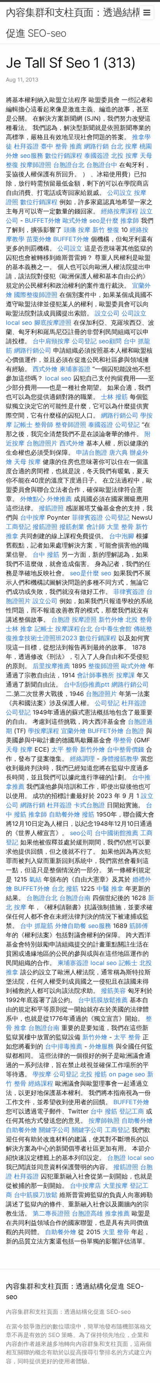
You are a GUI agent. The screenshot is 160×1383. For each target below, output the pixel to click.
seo (106, 573)
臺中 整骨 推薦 (61, 146)
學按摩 (42, 1074)
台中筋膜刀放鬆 (35, 1195)
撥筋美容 (113, 990)
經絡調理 (82, 758)
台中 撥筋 (46, 554)
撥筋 (88, 814)
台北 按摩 (124, 146)
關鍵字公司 (54, 1130)
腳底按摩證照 (52, 322)
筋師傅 (138, 925)
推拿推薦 (117, 1213)
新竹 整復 (105, 230)
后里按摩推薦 (51, 666)
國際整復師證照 (35, 294)
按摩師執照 (104, 1120)
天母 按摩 (27, 462)
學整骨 (122, 740)
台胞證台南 (74, 898)
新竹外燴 (111, 619)
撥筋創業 (71, 526)
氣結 (35, 879)
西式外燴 (45, 369)
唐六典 (118, 452)
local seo (19, 322)
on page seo (127, 1074)
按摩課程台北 (73, 629)
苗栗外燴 (38, 239)
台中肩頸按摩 (51, 341)
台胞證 (60, 619)
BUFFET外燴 (43, 220)
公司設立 (119, 192)
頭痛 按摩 (77, 230)
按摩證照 (84, 619)
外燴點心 (32, 499)
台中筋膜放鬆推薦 (103, 1000)
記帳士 (23, 424)
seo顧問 (110, 341)
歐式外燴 (75, 220)
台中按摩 (32, 517)
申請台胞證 (91, 452)
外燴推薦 (59, 499)
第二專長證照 (51, 1213)
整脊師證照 (70, 424)
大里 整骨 (120, 526)
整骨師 (44, 424)
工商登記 (18, 526)
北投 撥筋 (93, 1074)
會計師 (95, 526)
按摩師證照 (35, 165)
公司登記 (84, 341)
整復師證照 (103, 666)
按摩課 (125, 675)
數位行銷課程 (63, 155)
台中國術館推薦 (116, 833)
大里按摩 (115, 1185)
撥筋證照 (51, 508)
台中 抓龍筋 (36, 925)
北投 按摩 (124, 155)
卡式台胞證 (89, 805)
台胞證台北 (68, 165)
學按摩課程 (43, 731)
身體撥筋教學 (120, 758)
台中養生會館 (113, 629)
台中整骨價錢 (125, 749)
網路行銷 (96, 146)
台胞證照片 (41, 443)
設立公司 (107, 313)
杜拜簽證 (26, 146)
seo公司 (81, 833)
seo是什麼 (103, 220)
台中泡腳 (121, 536)
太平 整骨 (64, 749)
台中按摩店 (85, 1185)
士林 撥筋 (114, 397)
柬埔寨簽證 (74, 369)
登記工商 (131, 1111)
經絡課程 (40, 1083)
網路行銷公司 (32, 350)
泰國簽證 (96, 155)
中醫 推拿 (110, 888)
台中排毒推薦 (63, 1046)
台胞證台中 (101, 165)
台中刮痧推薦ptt (87, 684)
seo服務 (31, 155)
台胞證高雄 (87, 1213)
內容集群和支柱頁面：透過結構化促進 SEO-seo (78, 22)
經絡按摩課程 (119, 211)
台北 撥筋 (65, 888)
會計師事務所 (95, 675)
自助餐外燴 (64, 814)
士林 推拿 (19, 629)
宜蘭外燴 (73, 731)
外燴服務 (101, 1046)
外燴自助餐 (70, 925)
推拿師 (129, 220)
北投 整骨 (138, 619)
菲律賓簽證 (87, 517)
